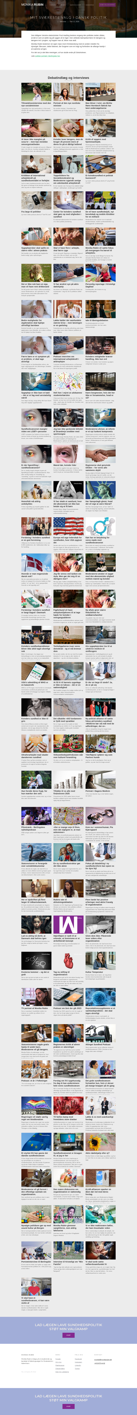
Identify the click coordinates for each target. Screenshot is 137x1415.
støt (68, 1335)
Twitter (77, 1369)
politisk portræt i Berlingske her (47, 56)
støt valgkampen (107, 5)
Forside (58, 1359)
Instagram (78, 1362)
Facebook (78, 1359)
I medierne (89, 5)
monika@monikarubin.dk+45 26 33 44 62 (103, 1361)
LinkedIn (78, 1365)
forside (53, 5)
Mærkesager (75, 5)
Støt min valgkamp (62, 1372)
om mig (63, 5)
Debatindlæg (60, 1369)
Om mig (58, 1362)
